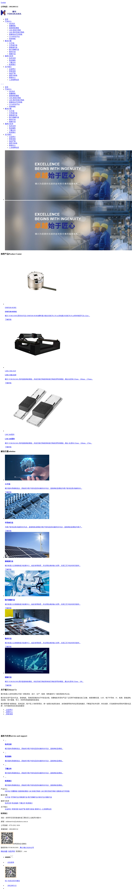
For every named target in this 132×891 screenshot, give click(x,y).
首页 (6, 19)
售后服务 (12, 60)
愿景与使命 (13, 75)
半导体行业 (13, 45)
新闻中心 (12, 77)
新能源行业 (13, 47)
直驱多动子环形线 (15, 34)
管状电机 (12, 39)
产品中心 (8, 21)
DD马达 (12, 23)
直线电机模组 (14, 28)
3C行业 (11, 43)
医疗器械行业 (14, 49)
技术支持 (12, 58)
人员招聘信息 (14, 80)
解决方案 (8, 41)
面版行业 (12, 54)
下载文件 (12, 62)
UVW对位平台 (14, 36)
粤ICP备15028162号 (26, 847)
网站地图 (4, 851)
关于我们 (8, 67)
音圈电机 (12, 26)
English (3, 2)
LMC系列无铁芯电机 (16, 32)
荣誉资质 (12, 71)
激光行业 (12, 51)
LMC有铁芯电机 (15, 30)
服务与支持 (9, 56)
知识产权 (12, 73)
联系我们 (12, 64)
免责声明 (11, 851)
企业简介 (12, 69)
